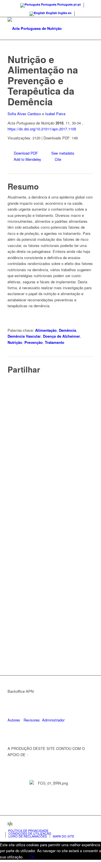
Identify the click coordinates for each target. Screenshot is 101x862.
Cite (58, 159)
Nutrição (15, 342)
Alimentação (46, 330)
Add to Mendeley (27, 159)
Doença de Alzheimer (61, 336)
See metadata (62, 153)
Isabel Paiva (55, 113)
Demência (67, 330)
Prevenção (33, 342)
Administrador (53, 720)
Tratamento (54, 342)
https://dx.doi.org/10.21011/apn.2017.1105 (42, 129)
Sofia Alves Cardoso (24, 113)
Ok (32, 856)
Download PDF (26, 153)
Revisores (31, 720)
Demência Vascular (24, 336)
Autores (14, 720)
